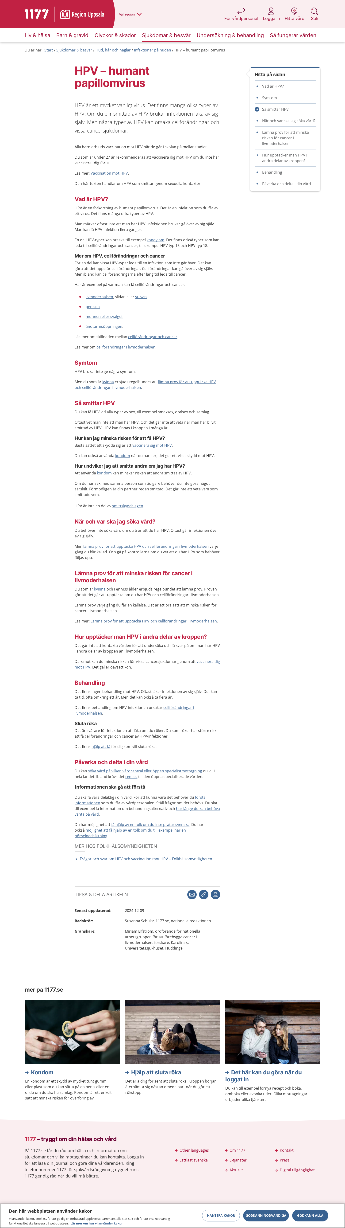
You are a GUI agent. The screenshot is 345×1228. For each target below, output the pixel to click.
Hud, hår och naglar (113, 50)
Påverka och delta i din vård (286, 183)
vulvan (141, 296)
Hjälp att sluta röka (156, 1072)
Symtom (269, 97)
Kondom (42, 1072)
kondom (122, 455)
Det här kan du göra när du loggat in (263, 1076)
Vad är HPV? (273, 86)
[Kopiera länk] (203, 894)
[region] (172, 1216)
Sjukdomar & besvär (74, 50)
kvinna (108, 381)
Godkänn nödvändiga (266, 1215)
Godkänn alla (310, 1215)
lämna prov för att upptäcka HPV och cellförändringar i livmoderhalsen (146, 546)
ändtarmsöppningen (104, 326)
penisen (93, 306)
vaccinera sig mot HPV (152, 445)
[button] (215, 894)
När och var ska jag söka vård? (288, 120)
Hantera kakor (221, 1215)
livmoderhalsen (99, 296)
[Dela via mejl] (192, 894)
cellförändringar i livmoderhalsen (125, 347)
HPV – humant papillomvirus (199, 50)
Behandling (272, 172)
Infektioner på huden (152, 50)
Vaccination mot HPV (109, 173)
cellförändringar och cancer (152, 336)
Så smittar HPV (275, 109)
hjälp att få (101, 746)
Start (48, 50)
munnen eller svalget (104, 316)
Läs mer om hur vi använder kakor (96, 1223)
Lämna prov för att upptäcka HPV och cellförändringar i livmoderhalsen (154, 621)
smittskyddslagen (127, 505)
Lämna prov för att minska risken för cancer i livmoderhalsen (285, 138)
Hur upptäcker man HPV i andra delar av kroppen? (284, 158)
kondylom (155, 239)
